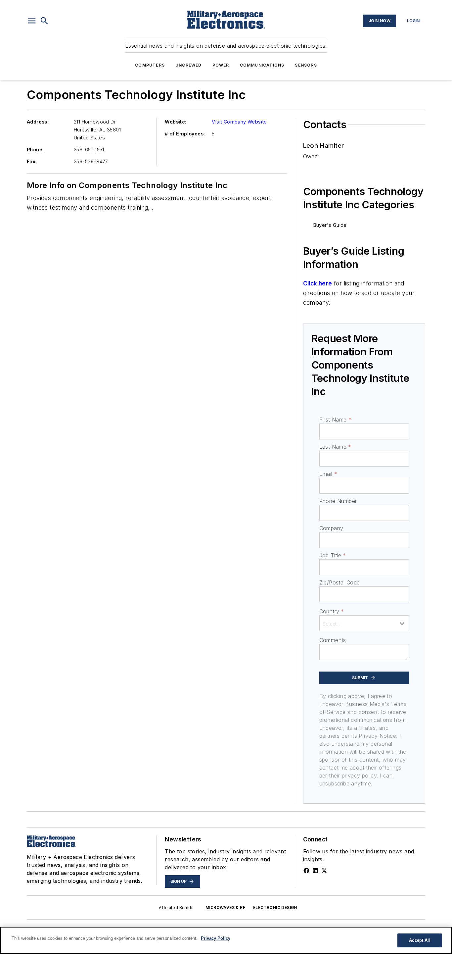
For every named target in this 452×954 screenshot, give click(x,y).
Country (331, 611)
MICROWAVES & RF (225, 907)
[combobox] (364, 623)
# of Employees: (185, 133)
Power (220, 65)
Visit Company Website (239, 122)
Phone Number (338, 501)
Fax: (32, 161)
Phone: (35, 149)
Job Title (332, 555)
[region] (226, 940)
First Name (335, 419)
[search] (44, 21)
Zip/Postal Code (339, 582)
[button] (32, 21)
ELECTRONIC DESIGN (275, 907)
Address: (38, 122)
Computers (150, 65)
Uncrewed (188, 65)
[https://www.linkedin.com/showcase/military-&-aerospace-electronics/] (315, 870)
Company (331, 528)
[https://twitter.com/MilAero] (324, 870)
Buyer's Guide (330, 225)
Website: (175, 122)
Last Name (335, 446)
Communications (262, 65)
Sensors (306, 65)
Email (328, 474)
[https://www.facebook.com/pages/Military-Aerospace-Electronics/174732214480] (306, 870)
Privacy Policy (215, 938)
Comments (332, 640)
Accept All (419, 940)
